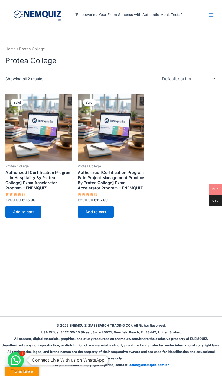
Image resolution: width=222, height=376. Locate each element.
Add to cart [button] (23, 211)
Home (10, 49)
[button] (16, 360)
